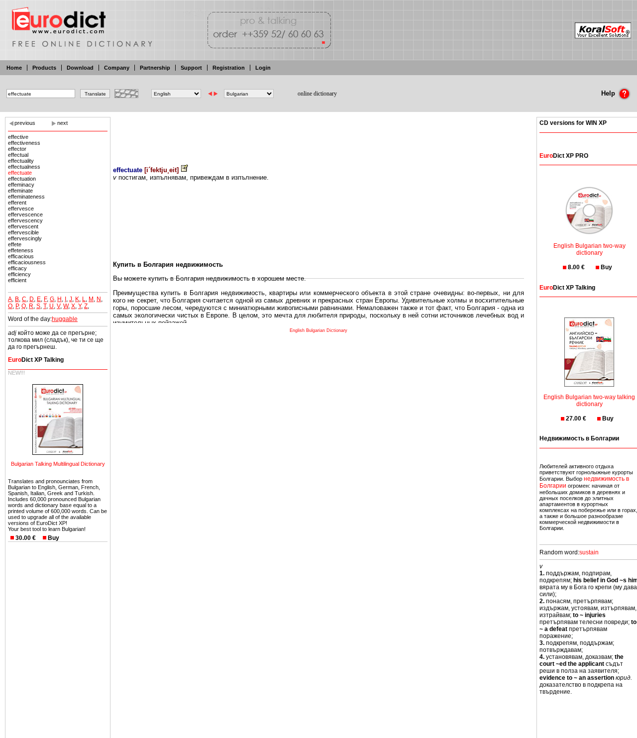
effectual (18, 155)
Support (191, 68)
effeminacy (21, 185)
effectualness (24, 167)
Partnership (155, 68)
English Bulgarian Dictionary (318, 330)
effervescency (25, 220)
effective (18, 137)
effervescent (23, 226)
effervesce (21, 208)
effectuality (21, 161)
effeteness (20, 250)
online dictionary (317, 93)
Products (44, 68)
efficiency (19, 274)
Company (116, 68)
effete (14, 244)
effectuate (20, 173)
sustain (589, 552)
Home (14, 68)
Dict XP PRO (563, 155)
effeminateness (26, 197)
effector (17, 149)
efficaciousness (27, 262)
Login (263, 68)
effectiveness (24, 143)
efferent (17, 203)
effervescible (23, 232)
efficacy (17, 268)
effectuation (22, 179)
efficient (17, 280)
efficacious (21, 256)
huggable (65, 319)
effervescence (25, 214)
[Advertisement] (318, 134)
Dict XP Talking (36, 359)
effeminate (20, 191)
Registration (228, 68)
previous (24, 123)
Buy (53, 537)
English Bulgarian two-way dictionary (589, 249)
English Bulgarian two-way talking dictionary (589, 401)
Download (80, 68)
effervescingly (25, 238)
